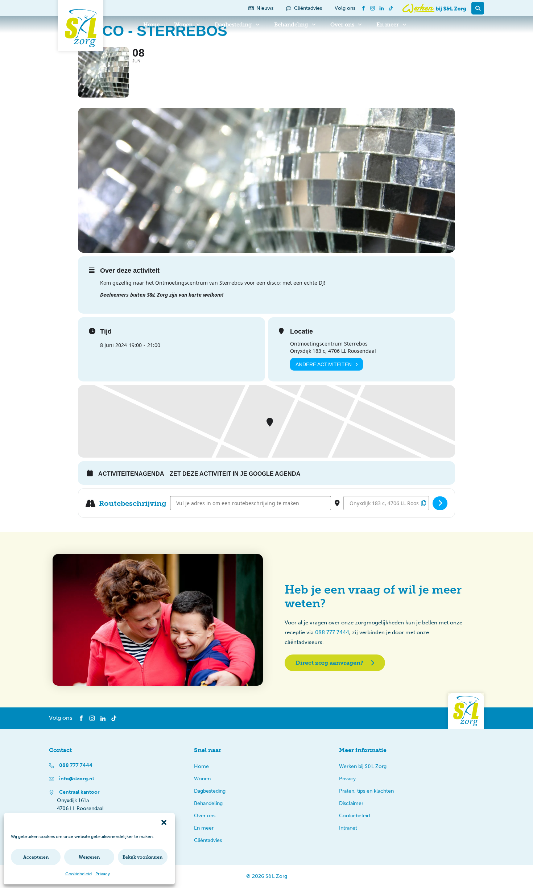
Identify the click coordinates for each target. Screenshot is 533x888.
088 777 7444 (332, 632)
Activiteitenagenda (131, 474)
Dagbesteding (233, 24)
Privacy (102, 873)
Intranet (348, 828)
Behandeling (291, 24)
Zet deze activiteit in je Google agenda (235, 474)
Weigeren (89, 857)
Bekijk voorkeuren (142, 857)
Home (151, 24)
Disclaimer (351, 803)
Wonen (183, 24)
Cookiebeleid (78, 873)
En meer (387, 24)
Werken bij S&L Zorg (363, 766)
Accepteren (36, 857)
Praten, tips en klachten (366, 791)
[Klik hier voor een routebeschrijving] (440, 503)
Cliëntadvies (208, 840)
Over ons (342, 24)
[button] (164, 822)
